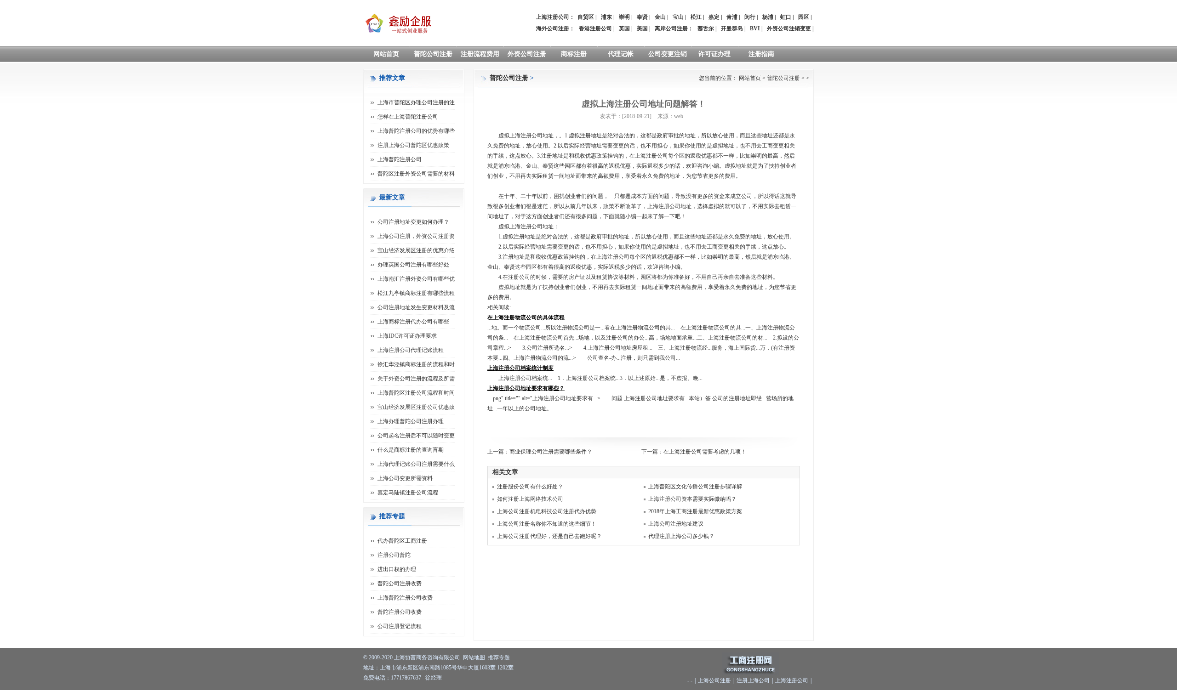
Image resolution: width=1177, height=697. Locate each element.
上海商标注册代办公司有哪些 (413, 321)
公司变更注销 (667, 54)
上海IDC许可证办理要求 (407, 336)
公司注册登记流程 (399, 626)
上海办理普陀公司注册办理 (410, 421)
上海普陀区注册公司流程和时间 (416, 393)
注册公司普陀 (394, 555)
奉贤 (642, 17)
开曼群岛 (732, 28)
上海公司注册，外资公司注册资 (416, 236)
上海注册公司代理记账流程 (410, 350)
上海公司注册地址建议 (675, 524)
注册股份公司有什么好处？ (530, 486)
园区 (803, 17)
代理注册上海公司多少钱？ (681, 536)
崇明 (624, 17)
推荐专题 (499, 657)
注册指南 (761, 54)
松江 (696, 17)
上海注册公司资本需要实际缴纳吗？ (692, 499)
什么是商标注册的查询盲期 (410, 450)
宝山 (678, 17)
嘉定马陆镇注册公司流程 (407, 492)
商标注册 (574, 54)
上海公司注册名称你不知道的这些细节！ (546, 524)
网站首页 (386, 54)
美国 (642, 28)
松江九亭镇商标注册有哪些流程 (416, 293)
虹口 (785, 17)
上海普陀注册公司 (399, 159)
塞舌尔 (705, 28)
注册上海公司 (753, 680)
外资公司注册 (527, 54)
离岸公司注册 (671, 28)
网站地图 (474, 657)
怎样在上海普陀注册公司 (407, 116)
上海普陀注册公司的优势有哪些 (416, 131)
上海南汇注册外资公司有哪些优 (416, 279)
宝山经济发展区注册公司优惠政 (416, 407)
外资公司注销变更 (789, 28)
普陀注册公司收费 (399, 612)
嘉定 (714, 17)
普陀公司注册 (433, 54)
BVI (755, 28)
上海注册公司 (791, 680)
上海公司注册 (714, 680)
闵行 (749, 17)
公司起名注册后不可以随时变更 (416, 435)
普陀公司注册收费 (399, 583)
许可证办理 (714, 54)
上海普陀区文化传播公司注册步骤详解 (695, 486)
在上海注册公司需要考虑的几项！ (704, 451)
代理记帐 (621, 54)
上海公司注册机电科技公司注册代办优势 (546, 511)
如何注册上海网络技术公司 (530, 499)
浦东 (606, 17)
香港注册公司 (595, 28)
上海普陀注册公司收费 (405, 598)
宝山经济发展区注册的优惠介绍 (416, 250)
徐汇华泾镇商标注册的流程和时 (416, 364)
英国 (624, 28)
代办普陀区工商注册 (402, 541)
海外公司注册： (555, 28)
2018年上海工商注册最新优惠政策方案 (695, 511)
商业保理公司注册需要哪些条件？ (550, 451)
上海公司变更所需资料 (405, 478)
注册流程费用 (480, 54)
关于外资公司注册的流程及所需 (416, 378)
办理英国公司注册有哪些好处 (413, 264)
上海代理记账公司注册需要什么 (416, 464)
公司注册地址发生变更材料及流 (416, 307)
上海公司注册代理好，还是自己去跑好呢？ (549, 536)
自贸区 (585, 17)
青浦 (731, 17)
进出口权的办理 (396, 569)
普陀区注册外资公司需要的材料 (416, 173)
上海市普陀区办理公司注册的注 (416, 102)
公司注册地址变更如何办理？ (413, 222)
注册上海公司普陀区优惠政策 (413, 145)
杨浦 (767, 17)
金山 (660, 17)
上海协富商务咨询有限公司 (427, 657)
